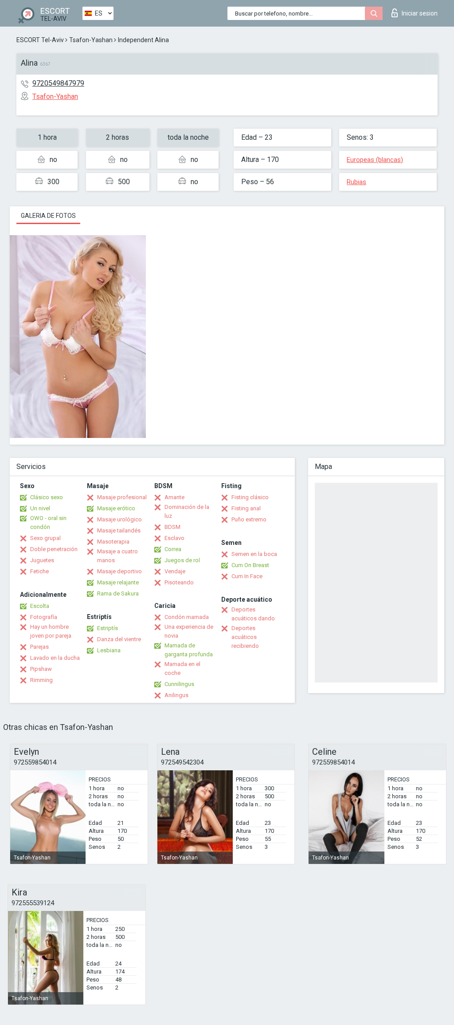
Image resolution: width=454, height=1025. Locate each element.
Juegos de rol (182, 560)
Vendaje (174, 571)
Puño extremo (248, 519)
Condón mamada (186, 617)
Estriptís (107, 628)
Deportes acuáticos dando (253, 614)
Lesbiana (109, 650)
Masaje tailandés (119, 530)
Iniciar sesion (420, 13)
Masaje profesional (122, 497)
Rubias (356, 182)
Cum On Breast (250, 565)
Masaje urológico (119, 519)
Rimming (41, 680)
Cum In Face (246, 576)
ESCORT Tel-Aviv (40, 39)
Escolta (39, 606)
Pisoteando (179, 582)
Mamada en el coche (182, 668)
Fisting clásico (250, 497)
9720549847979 (58, 83)
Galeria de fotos (48, 215)
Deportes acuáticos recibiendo (245, 637)
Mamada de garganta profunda (188, 650)
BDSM (172, 527)
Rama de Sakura (118, 593)
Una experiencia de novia (188, 631)
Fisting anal (246, 508)
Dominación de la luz (186, 511)
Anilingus (176, 695)
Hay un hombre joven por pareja (50, 631)
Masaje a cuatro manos (117, 556)
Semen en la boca (254, 554)
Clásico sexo (46, 497)
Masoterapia (113, 541)
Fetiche (39, 571)
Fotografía (43, 617)
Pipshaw (41, 669)
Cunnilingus (179, 684)
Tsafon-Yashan (91, 39)
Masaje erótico (116, 508)
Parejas (39, 646)
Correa (172, 549)
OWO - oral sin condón (48, 522)
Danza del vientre (119, 639)
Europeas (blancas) (375, 160)
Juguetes (42, 560)
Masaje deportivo (119, 571)
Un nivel (40, 508)
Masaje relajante (118, 582)
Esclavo (174, 538)
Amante (174, 497)
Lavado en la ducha (55, 657)
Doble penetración (54, 549)
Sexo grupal (45, 538)
